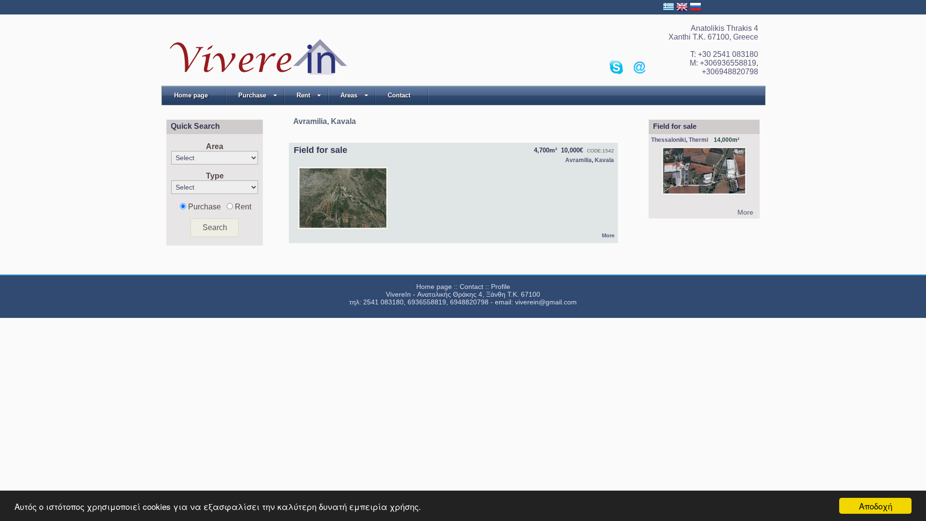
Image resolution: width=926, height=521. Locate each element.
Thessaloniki (668, 140)
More (608, 235)
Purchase (252, 95)
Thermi (698, 140)
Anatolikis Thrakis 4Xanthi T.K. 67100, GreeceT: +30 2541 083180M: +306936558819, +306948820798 (713, 50)
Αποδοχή (875, 506)
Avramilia (578, 160)
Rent (303, 95)
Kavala (604, 160)
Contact (399, 95)
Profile (500, 286)
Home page (191, 95)
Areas (348, 95)
